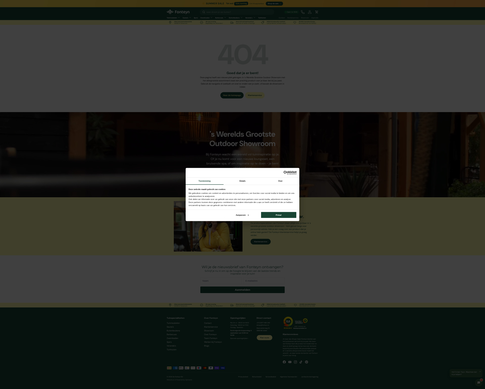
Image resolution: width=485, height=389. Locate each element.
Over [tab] (280, 181)
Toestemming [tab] (205, 181)
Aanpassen (241, 215)
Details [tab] (242, 181)
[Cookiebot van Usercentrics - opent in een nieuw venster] (285, 173)
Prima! (279, 215)
